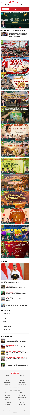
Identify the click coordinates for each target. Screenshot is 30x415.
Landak (13, 357)
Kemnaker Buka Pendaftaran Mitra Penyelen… (13, 282)
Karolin (5, 321)
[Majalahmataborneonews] (15, 2)
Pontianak (5, 316)
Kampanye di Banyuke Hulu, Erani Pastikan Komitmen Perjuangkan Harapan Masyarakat (18, 34)
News (2, 281)
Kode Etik (7, 378)
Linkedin (8, 404)
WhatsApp (23, 395)
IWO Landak (6, 324)
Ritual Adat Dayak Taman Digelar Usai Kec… (17, 365)
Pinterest (8, 395)
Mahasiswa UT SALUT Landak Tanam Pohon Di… (17, 353)
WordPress (8, 400)
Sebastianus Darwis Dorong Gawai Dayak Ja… (17, 347)
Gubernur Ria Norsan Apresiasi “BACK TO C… (17, 287)
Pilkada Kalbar (6, 329)
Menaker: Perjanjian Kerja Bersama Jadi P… (17, 305)
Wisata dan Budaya (10, 340)
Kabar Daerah (9, 292)
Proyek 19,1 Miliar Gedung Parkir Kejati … (17, 293)
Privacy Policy (7, 382)
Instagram (23, 400)
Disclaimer (22, 382)
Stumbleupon (23, 397)
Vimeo (22, 402)
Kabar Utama (8, 351)
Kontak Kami (8, 385)
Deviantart (23, 404)
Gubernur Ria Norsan (8, 332)
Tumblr (8, 397)
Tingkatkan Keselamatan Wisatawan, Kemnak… (16, 299)
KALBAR (4, 318)
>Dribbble (9, 402)
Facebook (9, 392)
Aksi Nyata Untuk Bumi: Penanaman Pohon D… (17, 359)
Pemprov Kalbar (7, 326)
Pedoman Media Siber (15, 387)
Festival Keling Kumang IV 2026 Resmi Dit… (17, 341)
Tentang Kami (22, 378)
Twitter (22, 392)
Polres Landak (6, 313)
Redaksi (22, 375)
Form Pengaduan (22, 385)
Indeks (7, 375)
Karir (7, 380)
